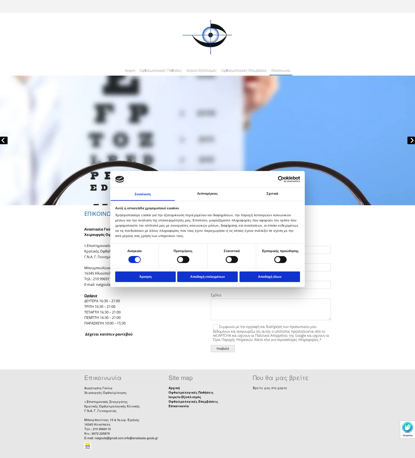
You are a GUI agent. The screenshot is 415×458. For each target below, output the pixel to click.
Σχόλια (216, 295)
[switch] (183, 259)
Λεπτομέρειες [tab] (207, 193)
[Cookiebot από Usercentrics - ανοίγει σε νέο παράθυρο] (281, 179)
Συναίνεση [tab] (143, 194)
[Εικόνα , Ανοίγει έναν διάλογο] (207, 140)
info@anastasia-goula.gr (141, 438)
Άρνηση (145, 276)
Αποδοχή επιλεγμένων (207, 276)
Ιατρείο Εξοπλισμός (201, 70)
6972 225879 (101, 433)
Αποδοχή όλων (269, 276)
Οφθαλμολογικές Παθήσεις (161, 70)
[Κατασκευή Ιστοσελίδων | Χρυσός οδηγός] (123, 445)
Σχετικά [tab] (272, 193)
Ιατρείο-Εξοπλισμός (185, 397)
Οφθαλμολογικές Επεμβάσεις (244, 70)
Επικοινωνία (280, 70)
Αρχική (130, 70)
